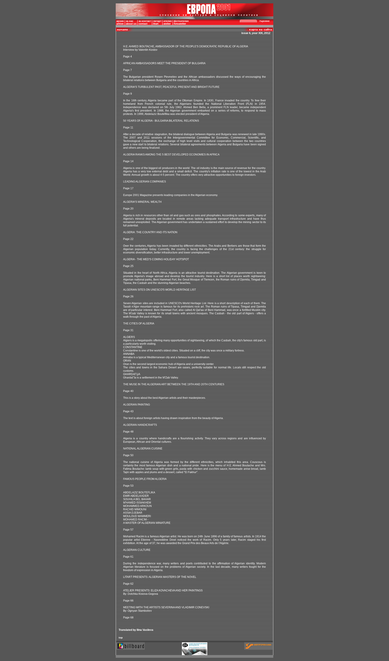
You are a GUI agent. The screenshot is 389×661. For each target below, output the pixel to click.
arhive (120, 23)
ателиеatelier (167, 22)
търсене (264, 21)
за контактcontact (144, 22)
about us (131, 23)
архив (120, 21)
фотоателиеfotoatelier (181, 22)
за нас (129, 21)
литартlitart (157, 22)
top (121, 637)
